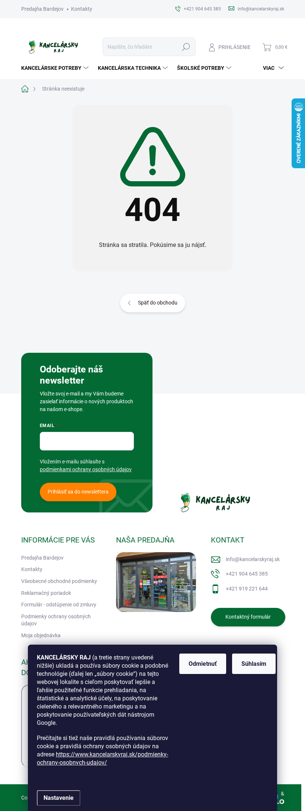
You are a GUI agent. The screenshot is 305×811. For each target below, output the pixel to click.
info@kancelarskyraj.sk (253, 559)
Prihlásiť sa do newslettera (78, 492)
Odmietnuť (203, 663)
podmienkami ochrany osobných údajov (86, 469)
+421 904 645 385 (247, 574)
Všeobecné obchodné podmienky (59, 581)
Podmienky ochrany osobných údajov (56, 620)
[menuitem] (55, 68)
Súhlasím (253, 663)
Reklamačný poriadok (46, 593)
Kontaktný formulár (248, 617)
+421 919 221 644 (247, 589)
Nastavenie (59, 797)
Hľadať (186, 47)
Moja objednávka (41, 635)
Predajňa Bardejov (42, 9)
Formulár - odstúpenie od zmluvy (58, 605)
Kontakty (81, 9)
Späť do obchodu (157, 303)
